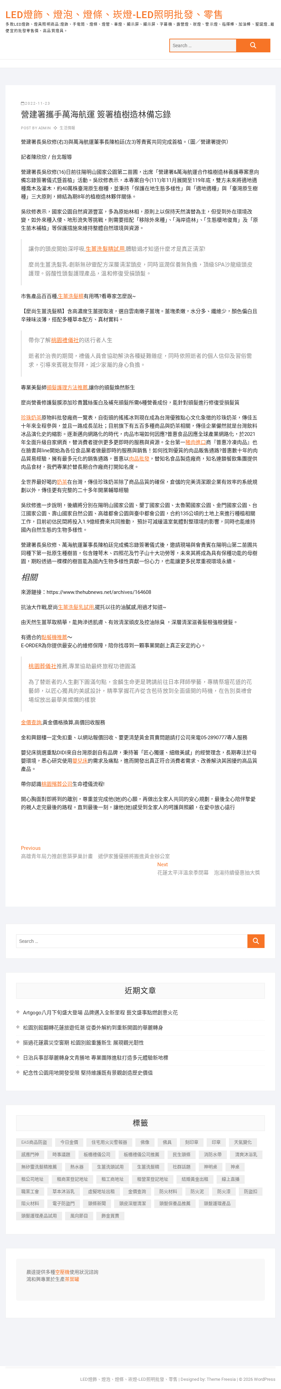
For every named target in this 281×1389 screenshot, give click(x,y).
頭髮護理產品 (217, 1203)
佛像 (144, 1142)
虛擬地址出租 (101, 1191)
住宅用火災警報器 (109, 1142)
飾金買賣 (110, 1215)
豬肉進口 (195, 442)
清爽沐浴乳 (246, 1154)
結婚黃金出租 (195, 1179)
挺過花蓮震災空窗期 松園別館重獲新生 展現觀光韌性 (83, 1043)
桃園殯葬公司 (56, 784)
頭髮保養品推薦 (175, 1203)
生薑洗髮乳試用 (76, 607)
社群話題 (182, 1166)
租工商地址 (112, 1179)
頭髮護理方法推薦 (67, 388)
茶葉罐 (72, 1279)
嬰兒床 (80, 761)
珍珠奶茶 (31, 418)
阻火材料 (30, 1203)
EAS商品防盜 (34, 1142)
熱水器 (77, 1166)
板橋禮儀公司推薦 (141, 1154)
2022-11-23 (37, 103)
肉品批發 (139, 459)
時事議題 (61, 1154)
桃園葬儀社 (42, 666)
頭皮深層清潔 (132, 1203)
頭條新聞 (97, 1203)
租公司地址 (32, 1179)
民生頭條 (182, 1154)
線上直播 (231, 1179)
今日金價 (69, 1142)
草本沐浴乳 (63, 1191)
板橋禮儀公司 (97, 1154)
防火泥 (197, 1191)
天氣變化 (243, 1142)
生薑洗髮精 (71, 296)
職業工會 (30, 1191)
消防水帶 (213, 1154)
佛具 (167, 1142)
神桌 (235, 1166)
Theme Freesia (221, 1379)
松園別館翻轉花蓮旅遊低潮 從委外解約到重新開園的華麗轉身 (93, 1028)
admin (44, 128)
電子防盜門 (63, 1203)
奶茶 (62, 482)
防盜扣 (250, 1191)
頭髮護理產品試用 (39, 1215)
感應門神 (30, 1154)
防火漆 (224, 1191)
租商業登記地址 (72, 1179)
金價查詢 (31, 722)
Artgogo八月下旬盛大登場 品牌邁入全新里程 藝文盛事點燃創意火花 (100, 1013)
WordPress (265, 1379)
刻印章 (191, 1142)
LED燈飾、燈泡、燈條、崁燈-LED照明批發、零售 (114, 15)
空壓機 (62, 1272)
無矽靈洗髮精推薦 (39, 1166)
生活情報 (67, 128)
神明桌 (210, 1166)
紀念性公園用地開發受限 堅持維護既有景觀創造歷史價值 (88, 1073)
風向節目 (79, 1215)
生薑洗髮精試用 (105, 249)
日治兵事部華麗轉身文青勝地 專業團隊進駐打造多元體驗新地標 (95, 1058)
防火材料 (168, 1191)
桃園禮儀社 (65, 340)
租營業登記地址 (152, 1179)
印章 (216, 1142)
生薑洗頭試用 (110, 1166)
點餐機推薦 (54, 637)
